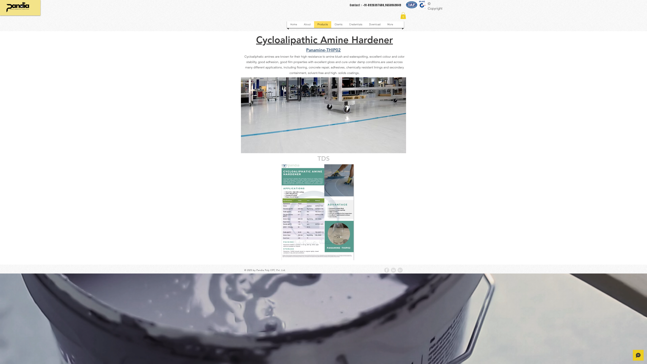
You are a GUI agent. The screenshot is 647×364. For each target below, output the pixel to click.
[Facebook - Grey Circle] (386, 270)
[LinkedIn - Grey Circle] (393, 270)
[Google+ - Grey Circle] (400, 270)
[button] (403, 15)
